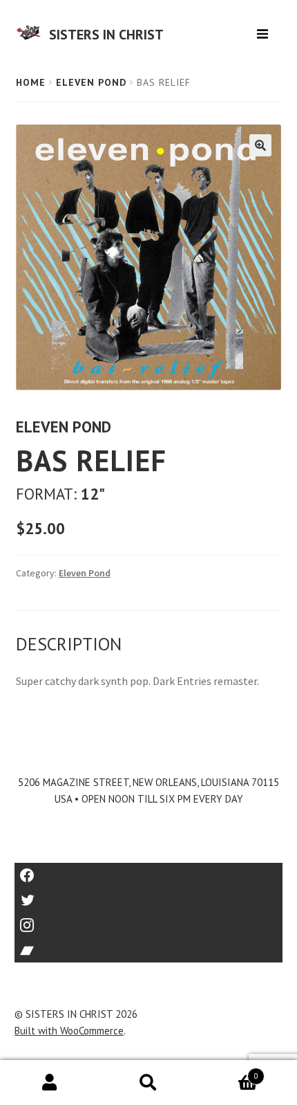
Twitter (149, 895)
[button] (260, 145)
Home (31, 82)
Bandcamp (148, 945)
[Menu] (264, 28)
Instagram (148, 920)
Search (148, 1083)
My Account (49, 1083)
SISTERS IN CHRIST (106, 35)
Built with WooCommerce (69, 1030)
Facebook (149, 870)
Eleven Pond (91, 82)
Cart (228, 1071)
